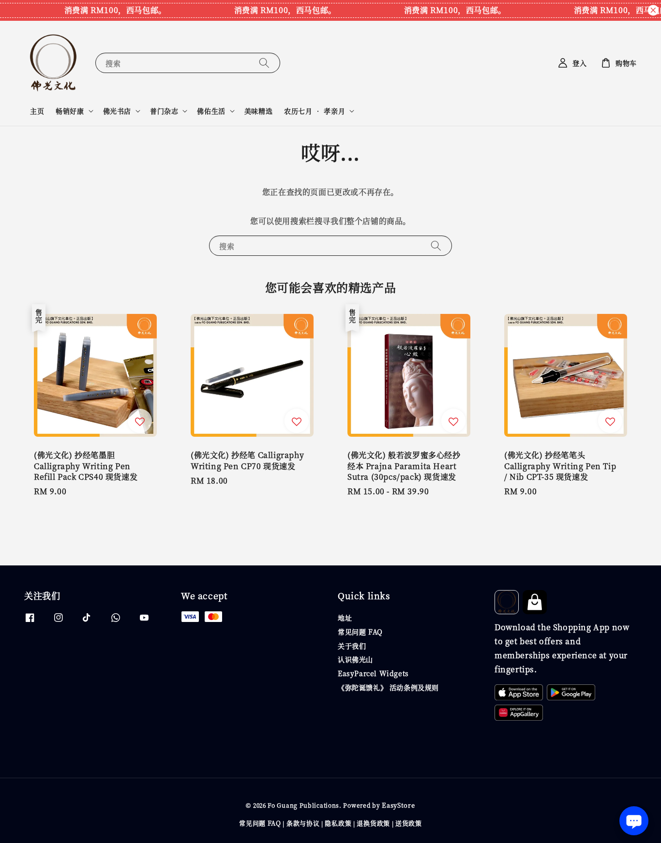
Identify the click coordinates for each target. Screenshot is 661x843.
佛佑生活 (211, 110)
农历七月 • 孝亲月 (314, 110)
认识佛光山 (355, 659)
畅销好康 (70, 110)
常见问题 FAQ (360, 631)
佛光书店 (117, 110)
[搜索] (264, 62)
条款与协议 (303, 823)
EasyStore (398, 805)
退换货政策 (373, 823)
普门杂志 (164, 110)
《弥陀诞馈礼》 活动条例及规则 (388, 687)
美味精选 (258, 111)
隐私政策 (338, 823)
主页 (37, 111)
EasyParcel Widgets (373, 673)
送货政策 (408, 823)
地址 (345, 617)
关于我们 (352, 646)
